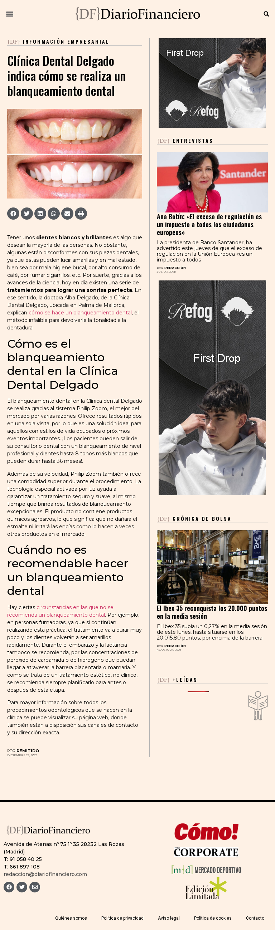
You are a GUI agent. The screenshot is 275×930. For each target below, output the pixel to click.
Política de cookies (213, 918)
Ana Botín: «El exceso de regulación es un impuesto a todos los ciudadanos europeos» (209, 224)
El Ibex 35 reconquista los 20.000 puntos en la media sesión (212, 612)
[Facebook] (9, 887)
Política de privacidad (122, 918)
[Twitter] (21, 887)
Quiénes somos (71, 918)
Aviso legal (169, 918)
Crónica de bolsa (194, 518)
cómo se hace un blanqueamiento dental (80, 312)
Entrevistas (185, 140)
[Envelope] (34, 887)
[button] (9, 14)
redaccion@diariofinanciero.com (45, 874)
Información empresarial (66, 41)
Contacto (255, 918)
